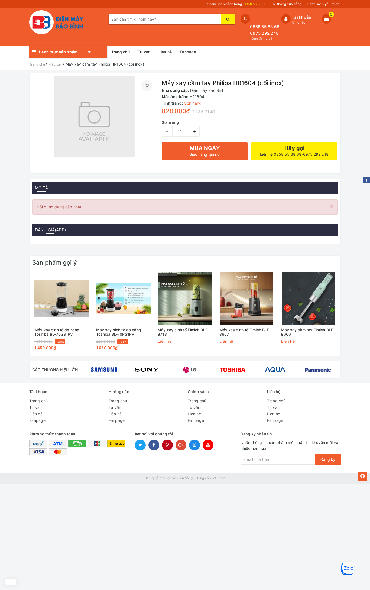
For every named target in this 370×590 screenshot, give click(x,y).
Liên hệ (165, 52)
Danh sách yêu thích (323, 4)
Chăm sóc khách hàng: (237, 4)
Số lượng (170, 122)
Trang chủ (120, 52)
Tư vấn (144, 52)
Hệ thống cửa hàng (286, 4)
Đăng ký (327, 459)
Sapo (222, 478)
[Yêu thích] (146, 85)
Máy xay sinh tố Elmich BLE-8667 (245, 332)
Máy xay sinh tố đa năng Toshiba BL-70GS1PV (56, 332)
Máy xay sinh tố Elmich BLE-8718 (183, 332)
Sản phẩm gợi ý (54, 262)
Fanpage (188, 52)
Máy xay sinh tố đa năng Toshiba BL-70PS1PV (118, 332)
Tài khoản (301, 17)
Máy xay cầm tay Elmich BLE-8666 (308, 332)
